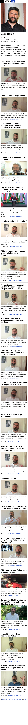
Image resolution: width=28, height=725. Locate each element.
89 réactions (11, 661)
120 (6, 699)
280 (14, 701)
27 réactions (11, 442)
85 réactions (11, 533)
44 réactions (12, 152)
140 (9, 699)
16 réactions (11, 565)
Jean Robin (18, 91)
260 (26, 699)
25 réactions (12, 378)
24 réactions (12, 280)
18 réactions (11, 473)
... (0, 699)
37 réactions (12, 182)
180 (15, 699)
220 (20, 699)
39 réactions (11, 501)
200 (18, 699)
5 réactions (12, 216)
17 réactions (12, 119)
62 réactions (11, 695)
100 (3, 699)
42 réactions (12, 246)
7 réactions (12, 346)
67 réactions (12, 410)
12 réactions (11, 91)
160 (12, 699)
